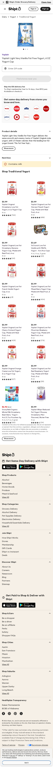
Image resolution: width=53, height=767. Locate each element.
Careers (5, 570)
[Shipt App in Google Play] (27, 467)
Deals (4, 555)
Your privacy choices (39, 745)
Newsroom (7, 574)
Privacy (21, 745)
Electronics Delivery (11, 519)
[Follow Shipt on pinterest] (15, 714)
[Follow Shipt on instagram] (9, 714)
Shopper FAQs (9, 636)
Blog (4, 577)
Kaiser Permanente (11, 705)
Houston (6, 658)
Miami (5, 654)
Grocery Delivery (10, 509)
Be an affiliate (8, 625)
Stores (5, 541)
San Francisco (8, 651)
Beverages (7, 483)
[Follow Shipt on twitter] (21, 714)
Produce (6, 490)
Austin (5, 647)
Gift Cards (7, 548)
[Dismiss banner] (3, 2)
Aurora (5, 680)
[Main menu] (4, 8)
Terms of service (8, 745)
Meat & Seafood (9, 494)
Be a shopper (8, 618)
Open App (46, 2)
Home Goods (8, 487)
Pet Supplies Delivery (11, 516)
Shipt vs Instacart (10, 552)
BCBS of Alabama (10, 709)
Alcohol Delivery (9, 512)
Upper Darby (8, 687)
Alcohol (5, 480)
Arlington (6, 676)
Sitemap (6, 584)
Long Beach (7, 690)
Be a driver (7, 622)
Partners (6, 581)
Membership (8, 545)
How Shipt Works (10, 538)
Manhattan (7, 661)
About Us (6, 567)
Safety (5, 632)
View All (5, 497)
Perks (4, 629)
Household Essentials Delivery (16, 523)
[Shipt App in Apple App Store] (9, 467)
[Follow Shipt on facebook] (3, 714)
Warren (5, 683)
